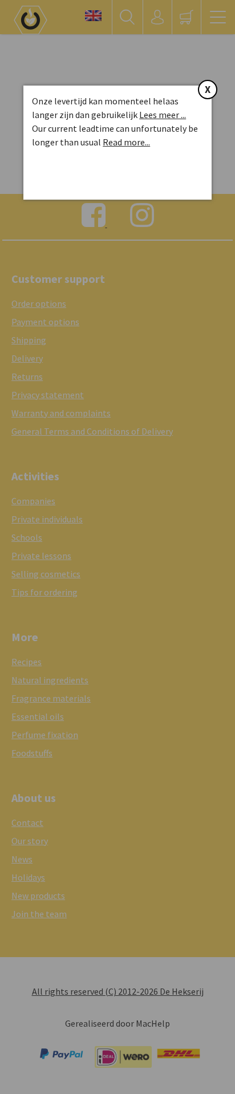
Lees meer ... (162, 114)
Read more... (126, 142)
